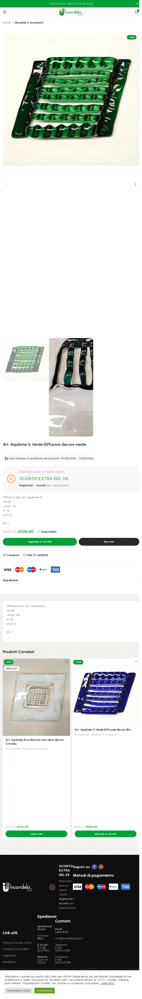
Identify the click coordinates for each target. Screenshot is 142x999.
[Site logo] (71, 12)
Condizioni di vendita (16, 948)
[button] (6, 184)
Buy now (109, 541)
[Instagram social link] (101, 867)
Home (7, 22)
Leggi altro (108, 983)
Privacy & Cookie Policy (17, 942)
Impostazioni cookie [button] (18, 990)
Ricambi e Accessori (29, 22)
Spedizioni (9, 961)
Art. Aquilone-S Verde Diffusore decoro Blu (102, 729)
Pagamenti (9, 955)
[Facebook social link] (94, 867)
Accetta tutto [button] (45, 990)
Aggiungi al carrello (40, 541)
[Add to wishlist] (67, 662)
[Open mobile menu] (4, 12)
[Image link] (17, 887)
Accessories (13, 748)
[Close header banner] (137, 3)
